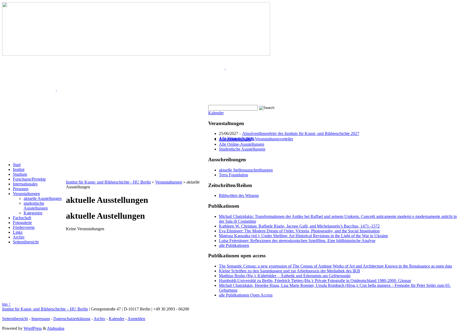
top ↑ (6, 304)
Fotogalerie (22, 222)
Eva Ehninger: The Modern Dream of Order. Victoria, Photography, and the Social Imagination (299, 231)
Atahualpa (55, 328)
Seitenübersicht (26, 242)
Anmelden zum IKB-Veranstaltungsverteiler (256, 139)
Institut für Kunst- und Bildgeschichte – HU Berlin (45, 309)
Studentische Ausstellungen (242, 149)
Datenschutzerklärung (71, 318)
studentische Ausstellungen (36, 205)
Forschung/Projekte (29, 179)
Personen (20, 188)
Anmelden (136, 318)
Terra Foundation (233, 175)
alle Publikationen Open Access (245, 295)
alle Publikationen (234, 245)
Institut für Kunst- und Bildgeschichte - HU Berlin (108, 182)
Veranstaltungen (26, 193)
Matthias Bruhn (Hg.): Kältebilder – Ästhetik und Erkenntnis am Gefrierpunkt (284, 275)
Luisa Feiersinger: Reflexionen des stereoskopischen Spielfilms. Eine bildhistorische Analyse (297, 240)
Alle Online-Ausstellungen (241, 144)
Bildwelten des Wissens (239, 195)
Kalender (216, 113)
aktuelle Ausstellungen (43, 198)
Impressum (40, 318)
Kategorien (33, 213)
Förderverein (24, 227)
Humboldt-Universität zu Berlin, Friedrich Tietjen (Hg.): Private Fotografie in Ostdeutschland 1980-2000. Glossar (315, 280)
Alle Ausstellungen (235, 139)
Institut (18, 169)
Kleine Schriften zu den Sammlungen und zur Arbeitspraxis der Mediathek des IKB (289, 271)
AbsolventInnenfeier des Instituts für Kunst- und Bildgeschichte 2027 (300, 133)
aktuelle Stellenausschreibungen (246, 170)
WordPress (33, 328)
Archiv (19, 237)
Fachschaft (22, 217)
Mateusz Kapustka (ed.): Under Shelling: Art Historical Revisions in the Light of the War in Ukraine (303, 235)
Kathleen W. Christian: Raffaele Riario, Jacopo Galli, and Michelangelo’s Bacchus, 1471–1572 (299, 226)
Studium (20, 174)
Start (17, 164)
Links (18, 232)
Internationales (25, 184)
